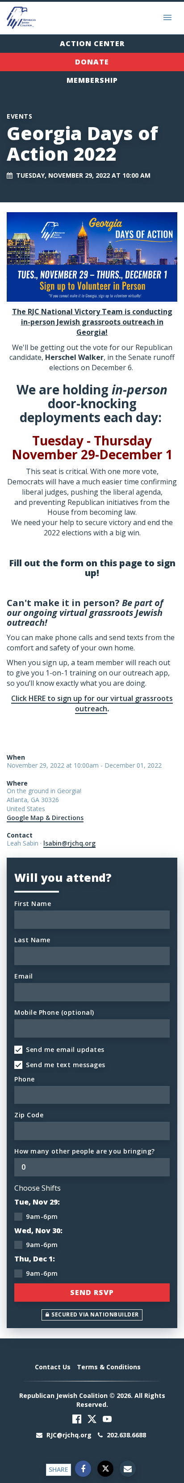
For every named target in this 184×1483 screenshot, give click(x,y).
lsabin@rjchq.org (69, 843)
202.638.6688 (125, 1435)
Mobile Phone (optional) (54, 1012)
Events (19, 116)
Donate (92, 62)
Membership (92, 80)
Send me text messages (65, 1064)
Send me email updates (65, 1049)
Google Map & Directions (45, 817)
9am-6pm (42, 1216)
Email (23, 976)
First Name (32, 903)
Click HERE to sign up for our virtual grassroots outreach (92, 703)
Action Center (92, 43)
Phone (24, 1079)
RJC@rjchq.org (69, 1435)
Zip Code (28, 1115)
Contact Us (53, 1367)
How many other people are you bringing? (84, 1151)
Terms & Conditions (109, 1367)
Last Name (32, 940)
